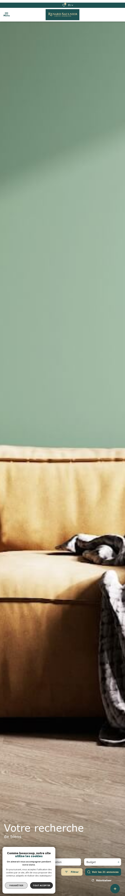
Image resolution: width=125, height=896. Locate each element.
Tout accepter (41, 885)
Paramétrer (16, 885)
